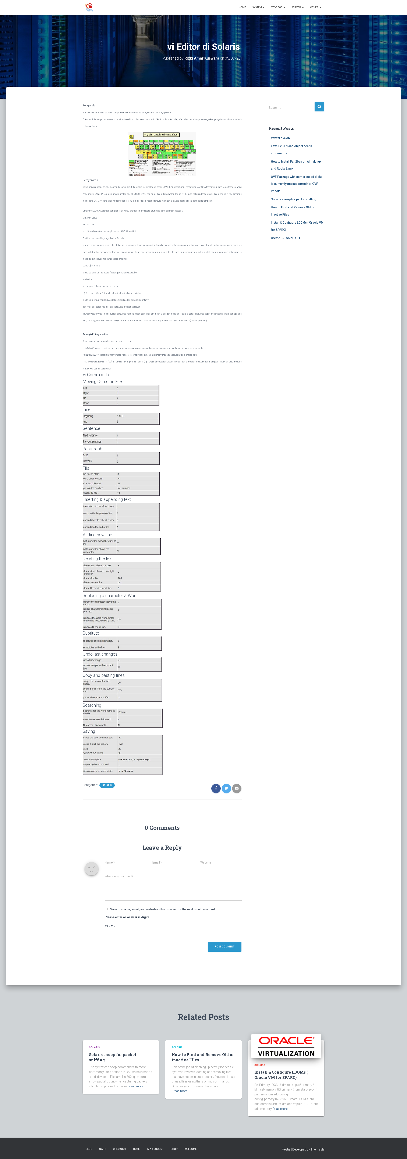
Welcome (191, 1149)
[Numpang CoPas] (89, 7)
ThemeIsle (317, 1149)
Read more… (137, 1086)
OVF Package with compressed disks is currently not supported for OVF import (296, 184)
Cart (102, 1149)
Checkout (119, 1149)
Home (242, 7)
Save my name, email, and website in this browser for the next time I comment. (163, 909)
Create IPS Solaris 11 (285, 238)
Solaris (107, 785)
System (257, 7)
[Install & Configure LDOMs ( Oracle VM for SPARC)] (286, 1046)
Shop (174, 1149)
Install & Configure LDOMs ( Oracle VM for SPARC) (281, 1075)
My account (155, 1149)
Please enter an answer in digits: (127, 917)
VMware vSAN (280, 138)
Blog (89, 1149)
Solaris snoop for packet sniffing (293, 199)
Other (314, 7)
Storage (277, 7)
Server (296, 7)
